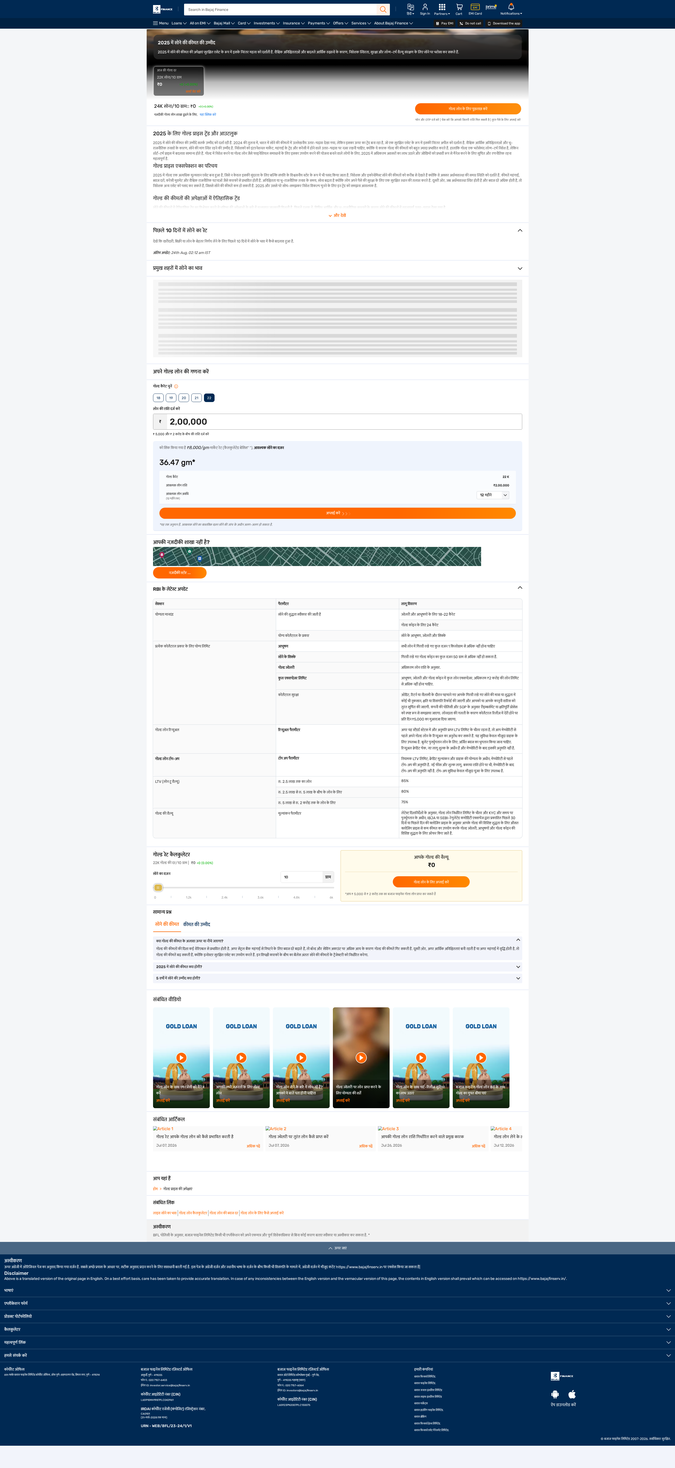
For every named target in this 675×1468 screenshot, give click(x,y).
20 (184, 398)
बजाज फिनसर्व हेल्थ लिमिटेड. (427, 1423)
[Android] (555, 1394)
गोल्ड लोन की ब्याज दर (224, 1213)
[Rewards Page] (491, 8)
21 (196, 398)
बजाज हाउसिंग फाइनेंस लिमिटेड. (429, 1410)
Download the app (506, 23)
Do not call (472, 23)
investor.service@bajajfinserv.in (170, 1385)
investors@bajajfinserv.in (302, 1390)
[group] (337, 562)
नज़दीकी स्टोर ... (180, 573)
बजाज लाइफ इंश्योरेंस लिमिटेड (428, 1396)
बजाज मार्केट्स (421, 1403)
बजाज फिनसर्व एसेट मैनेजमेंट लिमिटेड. (431, 1430)
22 (209, 398)
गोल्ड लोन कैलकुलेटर (193, 1213)
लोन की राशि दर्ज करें (166, 409)
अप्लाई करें (163, 1100)
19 (171, 398)
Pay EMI (447, 23)
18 (158, 398)
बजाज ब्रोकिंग (420, 1416)
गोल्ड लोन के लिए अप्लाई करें (431, 882)
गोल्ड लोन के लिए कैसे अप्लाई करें (262, 1213)
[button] (493, 495)
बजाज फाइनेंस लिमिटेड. (425, 1383)
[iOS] (572, 1394)
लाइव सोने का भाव (165, 1213)
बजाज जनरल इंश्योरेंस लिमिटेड (428, 1390)
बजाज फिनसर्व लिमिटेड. (425, 1376)
